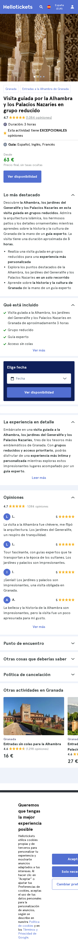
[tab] (39, 194)
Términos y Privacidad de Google (27, 933)
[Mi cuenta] (72, 7)
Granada (10, 89)
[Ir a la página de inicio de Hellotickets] (18, 7)
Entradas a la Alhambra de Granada (45, 89)
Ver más (39, 350)
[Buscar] (41, 7)
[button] (39, 194)
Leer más (39, 478)
